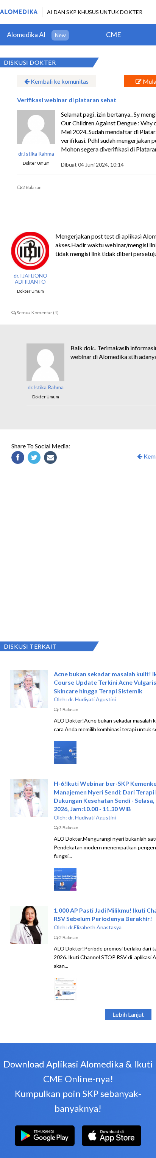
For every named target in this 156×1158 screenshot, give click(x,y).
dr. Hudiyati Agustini (92, 699)
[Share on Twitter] (35, 458)
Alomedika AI (26, 34)
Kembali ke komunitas (59, 81)
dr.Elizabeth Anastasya (95, 927)
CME (113, 34)
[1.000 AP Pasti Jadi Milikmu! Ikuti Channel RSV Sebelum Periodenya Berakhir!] (29, 925)
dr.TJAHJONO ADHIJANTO (30, 279)
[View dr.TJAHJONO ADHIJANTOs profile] (30, 251)
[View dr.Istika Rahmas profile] (36, 129)
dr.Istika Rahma (36, 154)
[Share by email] (51, 458)
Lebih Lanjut (128, 1014)
